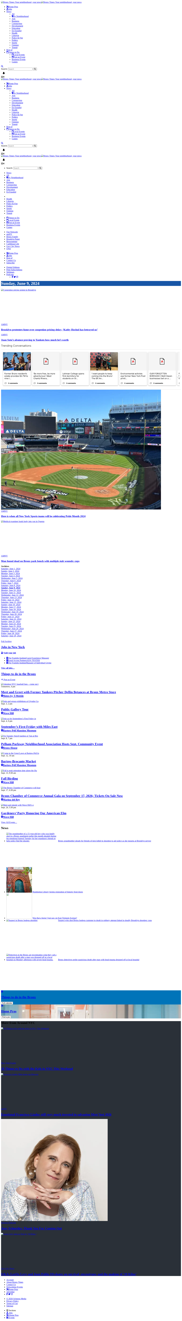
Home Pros (14, 1315)
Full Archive (6, 641)
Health (14, 33)
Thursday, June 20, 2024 (11, 614)
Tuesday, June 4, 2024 (10, 576)
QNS (8, 249)
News (8, 11)
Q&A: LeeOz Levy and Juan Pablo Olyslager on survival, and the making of (68, 1274)
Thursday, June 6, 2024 (11, 581)
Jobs (10, 9)
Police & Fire (17, 38)
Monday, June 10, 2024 (11, 590)
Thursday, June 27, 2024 (11, 631)
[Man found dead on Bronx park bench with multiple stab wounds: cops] (27, 521)
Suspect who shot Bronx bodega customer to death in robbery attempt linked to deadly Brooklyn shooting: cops (105, 920)
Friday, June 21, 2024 (10, 616)
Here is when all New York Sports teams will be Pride (43, 516)
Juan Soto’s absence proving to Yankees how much (35, 340)
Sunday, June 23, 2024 (10, 621)
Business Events (18, 59)
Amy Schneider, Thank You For (31, 1228)
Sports (14, 43)
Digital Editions (13, 267)
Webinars (10, 272)
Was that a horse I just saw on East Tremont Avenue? (55, 918)
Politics (15, 40)
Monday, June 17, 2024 (11, 607)
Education (16, 28)
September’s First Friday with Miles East (29, 728)
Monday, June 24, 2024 (11, 624)
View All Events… (9, 822)
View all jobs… (8, 668)
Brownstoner (11, 241)
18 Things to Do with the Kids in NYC (37, 1068)
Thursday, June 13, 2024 (11, 597)
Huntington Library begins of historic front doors (58, 892)
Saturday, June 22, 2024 (11, 619)
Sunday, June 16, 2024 (10, 605)
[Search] (2, 66)
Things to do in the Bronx (18, 674)
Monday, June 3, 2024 (10, 573)
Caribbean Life (12, 244)
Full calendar (7, 1003)
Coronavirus (17, 23)
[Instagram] (17, 277)
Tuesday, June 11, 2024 (11, 593)
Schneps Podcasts (8, 1223)
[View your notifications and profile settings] (3, 73)
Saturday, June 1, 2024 (10, 569)
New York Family (8, 1063)
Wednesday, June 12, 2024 (12, 595)
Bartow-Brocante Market (18, 763)
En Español (16, 31)
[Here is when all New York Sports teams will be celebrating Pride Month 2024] (81, 509)
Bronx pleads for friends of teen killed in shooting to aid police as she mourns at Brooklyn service (104, 841)
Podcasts (10, 274)
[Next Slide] (179, 376)
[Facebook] (12, 277)
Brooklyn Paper (13, 239)
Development (17, 26)
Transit (14, 47)
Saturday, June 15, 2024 (11, 602)
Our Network (12, 232)
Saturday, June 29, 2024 (11, 636)
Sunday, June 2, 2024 (10, 571)
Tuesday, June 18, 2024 (11, 609)
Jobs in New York (13, 647)
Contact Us (11, 260)
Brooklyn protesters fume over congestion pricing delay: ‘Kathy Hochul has (49, 329)
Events (11, 1317)
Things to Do (13, 52)
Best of (9, 50)
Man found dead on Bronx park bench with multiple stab (40, 561)
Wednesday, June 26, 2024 (12, 628)
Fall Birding (9, 780)
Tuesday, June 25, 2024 (11, 626)
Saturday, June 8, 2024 (10, 585)
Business (15, 21)
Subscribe (10, 263)
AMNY (4, 324)
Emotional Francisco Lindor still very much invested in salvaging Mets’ (56, 1114)
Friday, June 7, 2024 (9, 583)
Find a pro (6, 1017)
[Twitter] (15, 277)
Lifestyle (15, 35)
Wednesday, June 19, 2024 (12, 612)
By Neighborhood (21, 16)
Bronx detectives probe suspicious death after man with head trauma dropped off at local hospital (98, 960)
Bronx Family (12, 237)
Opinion (15, 45)
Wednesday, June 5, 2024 (12, 578)
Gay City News (13, 246)
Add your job (10, 653)
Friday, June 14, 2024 (10, 600)
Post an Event (19, 57)
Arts (13, 19)
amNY (9, 234)
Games (15, 62)
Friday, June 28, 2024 (10, 633)
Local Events (19, 55)
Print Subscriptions (14, 270)
